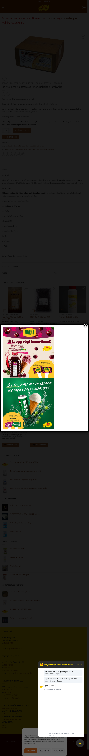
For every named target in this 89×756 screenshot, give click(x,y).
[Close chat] (80, 743)
